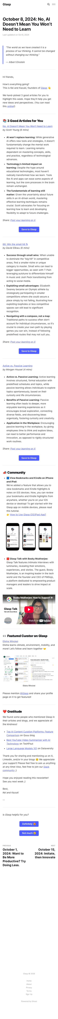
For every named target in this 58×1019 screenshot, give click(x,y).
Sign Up (29, 994)
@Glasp (24, 693)
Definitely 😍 (29, 824)
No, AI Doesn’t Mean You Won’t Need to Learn (27, 126)
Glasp (7, 4)
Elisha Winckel (10, 641)
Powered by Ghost (29, 1001)
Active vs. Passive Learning (17, 365)
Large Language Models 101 (21, 748)
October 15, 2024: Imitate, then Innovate (45, 852)
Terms (29, 991)
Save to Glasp (29, 229)
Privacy (29, 987)
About (29, 984)
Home (29, 981)
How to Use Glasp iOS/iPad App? (28, 514)
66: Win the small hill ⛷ (15, 244)
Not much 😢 (29, 833)
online (10, 106)
